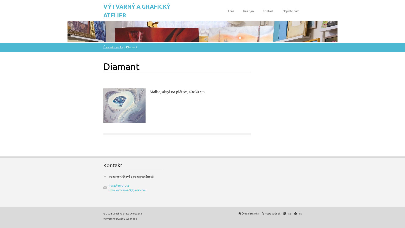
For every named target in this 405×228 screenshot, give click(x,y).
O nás (230, 11)
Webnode (131, 218)
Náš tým (248, 11)
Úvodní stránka (113, 47)
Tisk (299, 213)
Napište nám (291, 11)
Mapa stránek (272, 213)
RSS (289, 213)
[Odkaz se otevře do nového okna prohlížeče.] (124, 105)
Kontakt (268, 11)
